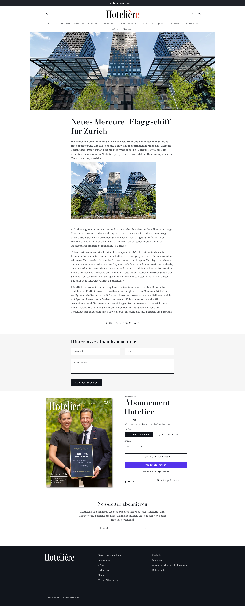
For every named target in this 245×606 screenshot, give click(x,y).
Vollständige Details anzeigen (172, 480)
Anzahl (128, 441)
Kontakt (102, 575)
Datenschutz (158, 570)
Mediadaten (158, 555)
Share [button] (131, 481)
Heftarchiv (103, 570)
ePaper (101, 565)
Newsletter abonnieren (110, 555)
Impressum (158, 560)
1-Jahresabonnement (139, 434)
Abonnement (104, 560)
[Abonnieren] (145, 528)
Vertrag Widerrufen (108, 580)
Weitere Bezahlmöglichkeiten (156, 471)
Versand (139, 424)
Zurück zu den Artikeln (124, 323)
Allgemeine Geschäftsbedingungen (170, 565)
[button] (48, 14)
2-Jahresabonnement (168, 434)
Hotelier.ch (57, 598)
